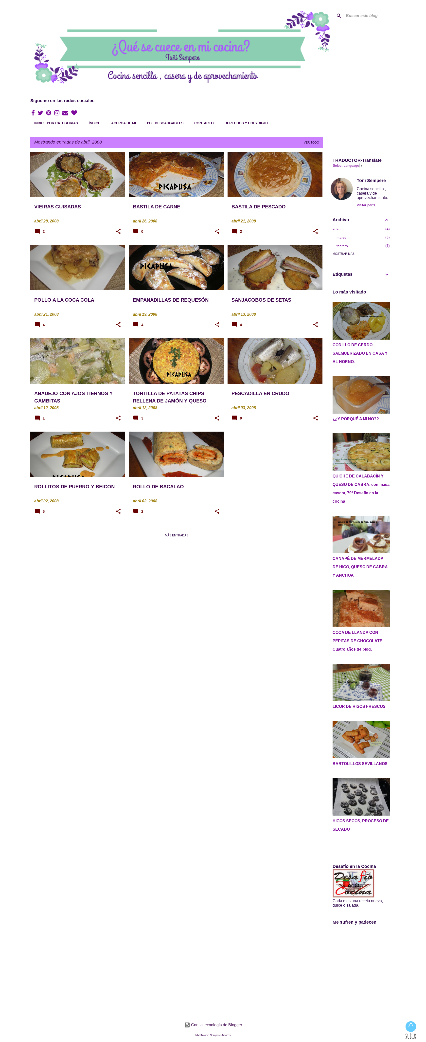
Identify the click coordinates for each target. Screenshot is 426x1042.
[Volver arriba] (411, 1030)
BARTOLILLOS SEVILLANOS (360, 764)
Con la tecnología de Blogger (216, 1025)
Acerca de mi (123, 123)
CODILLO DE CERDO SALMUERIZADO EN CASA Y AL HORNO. (360, 353)
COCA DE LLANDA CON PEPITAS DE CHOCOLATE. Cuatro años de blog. (358, 640)
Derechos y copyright (246, 123)
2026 (336, 229)
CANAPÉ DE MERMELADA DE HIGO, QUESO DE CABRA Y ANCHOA (360, 566)
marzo (341, 237)
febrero (342, 246)
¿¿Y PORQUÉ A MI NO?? (356, 419)
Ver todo (311, 142)
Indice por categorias (56, 123)
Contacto (204, 123)
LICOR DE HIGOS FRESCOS (359, 706)
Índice (94, 123)
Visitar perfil (366, 205)
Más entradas (176, 535)
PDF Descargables (165, 123)
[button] (118, 231)
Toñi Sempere (371, 180)
